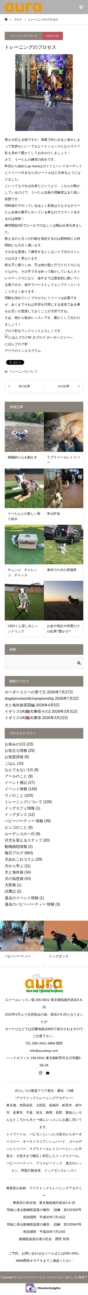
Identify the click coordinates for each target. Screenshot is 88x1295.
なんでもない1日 (19, 770)
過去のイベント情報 (21, 898)
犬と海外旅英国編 (20, 705)
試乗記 (10, 891)
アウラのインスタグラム (23, 350)
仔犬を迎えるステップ (23, 840)
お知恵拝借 (14, 757)
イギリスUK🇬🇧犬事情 (23, 718)
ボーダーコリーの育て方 (25, 692)
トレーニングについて (23, 35)
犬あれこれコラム (20, 859)
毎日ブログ (14, 853)
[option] (59, 944)
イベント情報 (16, 789)
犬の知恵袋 (14, 879)
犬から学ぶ (14, 866)
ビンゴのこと (16, 828)
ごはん (10, 763)
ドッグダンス (16, 815)
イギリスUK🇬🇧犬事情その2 (28, 711)
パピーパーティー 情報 (24, 821)
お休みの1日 (15, 744)
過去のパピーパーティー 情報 (29, 904)
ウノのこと (14, 795)
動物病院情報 (16, 847)
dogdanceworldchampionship (29, 698)
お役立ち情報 (16, 751)
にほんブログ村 (16, 344)
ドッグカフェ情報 (20, 808)
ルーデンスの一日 (20, 834)
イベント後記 (16, 783)
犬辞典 (10, 885)
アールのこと (16, 776)
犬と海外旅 (14, 872)
